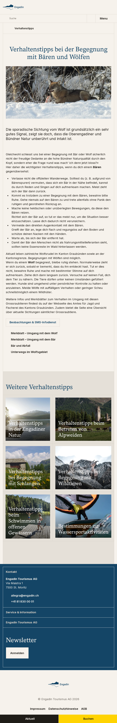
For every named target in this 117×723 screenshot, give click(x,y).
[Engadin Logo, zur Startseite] (17, 7)
